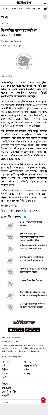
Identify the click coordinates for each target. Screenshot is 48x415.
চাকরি (4, 377)
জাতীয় (28, 8)
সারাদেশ (36, 8)
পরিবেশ (27, 369)
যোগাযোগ (6, 387)
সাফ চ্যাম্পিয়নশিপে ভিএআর (31, 280)
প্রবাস (4, 373)
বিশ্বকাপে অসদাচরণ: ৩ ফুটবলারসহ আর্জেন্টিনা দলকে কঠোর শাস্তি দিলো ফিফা (32, 237)
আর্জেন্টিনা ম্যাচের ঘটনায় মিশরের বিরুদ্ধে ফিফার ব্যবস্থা (33, 270)
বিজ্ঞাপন (5, 383)
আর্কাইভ (27, 361)
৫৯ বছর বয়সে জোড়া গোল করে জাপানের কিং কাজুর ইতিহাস (32, 305)
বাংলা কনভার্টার (30, 365)
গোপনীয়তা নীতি (9, 391)
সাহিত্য (27, 373)
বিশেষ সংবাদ (17, 8)
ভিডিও (5, 369)
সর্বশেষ (5, 8)
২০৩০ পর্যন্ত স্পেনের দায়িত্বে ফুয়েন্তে (31, 224)
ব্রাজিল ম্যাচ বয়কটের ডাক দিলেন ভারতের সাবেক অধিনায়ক (33, 247)
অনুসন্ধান (6, 361)
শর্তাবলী (5, 395)
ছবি (3, 365)
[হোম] (2, 23)
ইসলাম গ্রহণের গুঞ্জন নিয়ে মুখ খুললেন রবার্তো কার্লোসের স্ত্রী (32, 259)
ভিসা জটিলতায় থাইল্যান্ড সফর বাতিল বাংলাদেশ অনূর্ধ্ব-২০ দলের (33, 294)
